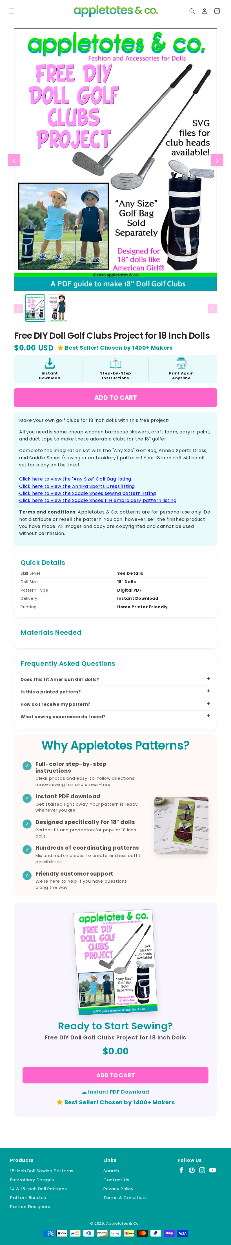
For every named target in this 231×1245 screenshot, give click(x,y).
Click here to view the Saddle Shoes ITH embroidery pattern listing (98, 500)
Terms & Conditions (125, 1197)
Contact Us (116, 1180)
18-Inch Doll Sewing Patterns (42, 1171)
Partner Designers (30, 1206)
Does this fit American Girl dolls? (60, 679)
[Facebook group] (181, 1170)
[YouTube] (212, 1170)
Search (111, 1171)
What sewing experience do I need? (63, 717)
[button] (12, 11)
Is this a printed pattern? (51, 692)
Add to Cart (115, 397)
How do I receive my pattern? (56, 704)
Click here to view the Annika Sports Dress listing (77, 486)
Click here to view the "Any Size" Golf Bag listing (75, 479)
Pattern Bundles (28, 1197)
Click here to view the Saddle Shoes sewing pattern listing (87, 493)
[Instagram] (202, 1170)
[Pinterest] (191, 1170)
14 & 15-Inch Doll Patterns (38, 1189)
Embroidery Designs (32, 1180)
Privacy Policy (118, 1189)
